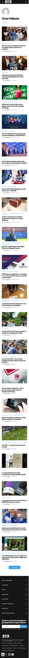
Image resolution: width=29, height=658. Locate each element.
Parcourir (14, 567)
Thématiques (5, 594)
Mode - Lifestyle (5, 301)
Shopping (14, 186)
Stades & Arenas (11, 131)
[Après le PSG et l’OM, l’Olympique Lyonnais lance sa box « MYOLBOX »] (14, 177)
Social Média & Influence (18, 213)
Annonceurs (9, 643)
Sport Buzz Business (7, 580)
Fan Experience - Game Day (7, 213)
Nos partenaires (5, 645)
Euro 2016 (4, 415)
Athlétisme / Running (6, 300)
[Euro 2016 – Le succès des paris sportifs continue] (14, 433)
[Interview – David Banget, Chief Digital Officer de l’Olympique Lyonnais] (14, 234)
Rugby (3, 553)
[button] (3, 2)
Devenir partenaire (18, 643)
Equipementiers (15, 300)
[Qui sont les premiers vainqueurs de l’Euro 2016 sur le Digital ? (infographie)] (14, 405)
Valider (24, 626)
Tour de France (12, 356)
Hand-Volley (5, 72)
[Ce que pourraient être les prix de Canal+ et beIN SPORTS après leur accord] (14, 488)
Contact (15, 648)
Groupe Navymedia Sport (8, 613)
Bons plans (4, 186)
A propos (4, 643)
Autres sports (5, 43)
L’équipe (21, 645)
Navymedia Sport (9, 640)
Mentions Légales (22, 648)
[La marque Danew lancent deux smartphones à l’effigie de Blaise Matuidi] (14, 461)
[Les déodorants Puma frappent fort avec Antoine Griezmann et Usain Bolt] (14, 291)
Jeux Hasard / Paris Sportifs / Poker (19, 442)
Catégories (5, 585)
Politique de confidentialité (8, 650)
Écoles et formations (7, 603)
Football (10, 186)
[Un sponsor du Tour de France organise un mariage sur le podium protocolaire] (14, 319)
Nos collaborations (14, 645)
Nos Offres (5, 608)
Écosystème (5, 599)
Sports (4, 589)
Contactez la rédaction (7, 648)
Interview (9, 243)
